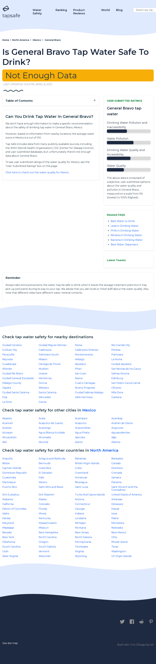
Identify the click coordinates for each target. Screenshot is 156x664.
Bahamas (80, 458)
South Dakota (47, 546)
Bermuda (44, 463)
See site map (10, 643)
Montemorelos (84, 354)
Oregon (43, 541)
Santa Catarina (47, 392)
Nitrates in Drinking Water (126, 235)
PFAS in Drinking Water (125, 230)
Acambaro (81, 418)
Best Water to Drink (123, 221)
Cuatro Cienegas (85, 383)
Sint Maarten (46, 494)
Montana (80, 527)
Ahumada (45, 437)
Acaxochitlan (83, 427)
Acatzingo (45, 427)
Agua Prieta (82, 432)
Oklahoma (8, 541)
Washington (118, 551)
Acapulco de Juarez (51, 423)
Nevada (7, 532)
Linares (43, 373)
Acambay (117, 418)
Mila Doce (117, 392)
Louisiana (80, 518)
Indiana (79, 513)
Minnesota (117, 523)
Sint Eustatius (10, 494)
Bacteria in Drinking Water (127, 239)
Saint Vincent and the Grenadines (124, 488)
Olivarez (116, 387)
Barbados (117, 458)
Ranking (61, 10)
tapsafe (11, 15)
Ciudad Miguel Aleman (53, 345)
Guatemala (9, 477)
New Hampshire (48, 532)
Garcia (42, 401)
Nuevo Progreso (85, 387)
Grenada (116, 472)
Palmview (117, 354)
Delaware (117, 504)
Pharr (78, 368)
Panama (116, 482)
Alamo (79, 378)
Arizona (79, 499)
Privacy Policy (36, 622)
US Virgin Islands (121, 556)
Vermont (44, 551)
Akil (4, 442)
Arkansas (116, 499)
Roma (78, 345)
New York (8, 537)
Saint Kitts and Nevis (51, 487)
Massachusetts (48, 523)
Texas (114, 546)
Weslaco (44, 387)
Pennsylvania (83, 541)
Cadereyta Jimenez (86, 349)
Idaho (5, 513)
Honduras (81, 477)
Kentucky (45, 518)
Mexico (89, 410)
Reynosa (7, 359)
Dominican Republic (14, 472)
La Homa (116, 359)
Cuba (78, 468)
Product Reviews (79, 11)
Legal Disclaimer (66, 622)
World (105, 10)
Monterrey (45, 378)
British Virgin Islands (87, 463)
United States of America (126, 494)
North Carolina (48, 537)
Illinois (42, 513)
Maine (115, 518)
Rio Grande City (120, 345)
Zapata (6, 387)
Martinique (9, 482)
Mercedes (45, 397)
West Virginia (10, 556)
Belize (6, 463)
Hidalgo (79, 359)
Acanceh (7, 423)
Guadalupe (9, 364)
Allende (7, 368)
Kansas (6, 518)
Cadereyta (45, 349)
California (8, 504)
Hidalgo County (11, 383)
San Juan (80, 373)
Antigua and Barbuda (52, 458)
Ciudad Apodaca (121, 364)
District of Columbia (14, 508)
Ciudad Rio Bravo (12, 373)
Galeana (116, 397)
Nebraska (117, 527)
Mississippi (8, 527)
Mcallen (43, 368)
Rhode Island (119, 541)
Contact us (11, 622)
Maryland (8, 523)
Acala (42, 418)
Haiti (41, 477)
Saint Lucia (81, 487)
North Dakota (83, 537)
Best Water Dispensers (124, 244)
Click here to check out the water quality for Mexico (37, 172)
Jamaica (116, 477)
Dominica (117, 468)
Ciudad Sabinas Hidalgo (89, 392)
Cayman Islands (11, 468)
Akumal (43, 442)
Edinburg (117, 378)
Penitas (115, 349)
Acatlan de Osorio (122, 423)
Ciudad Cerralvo (12, 345)
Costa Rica (45, 468)
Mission (43, 359)
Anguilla (7, 458)
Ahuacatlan (9, 437)
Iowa (114, 513)
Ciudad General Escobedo (18, 378)
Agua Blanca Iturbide (52, 432)
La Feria (7, 401)
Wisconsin (45, 556)
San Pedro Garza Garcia (125, 383)
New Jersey (82, 532)
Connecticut (82, 504)
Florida (43, 508)
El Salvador (45, 472)
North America (104, 450)
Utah (5, 551)
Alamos (115, 442)
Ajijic (114, 437)
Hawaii (115, 508)
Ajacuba (80, 437)
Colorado (44, 504)
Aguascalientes (120, 432)
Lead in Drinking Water (125, 225)
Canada (116, 463)
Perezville (8, 354)
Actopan (7, 432)
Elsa (4, 397)
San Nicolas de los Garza (126, 368)
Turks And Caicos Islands (90, 494)
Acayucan (117, 427)
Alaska (42, 499)
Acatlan (7, 427)
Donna (43, 383)
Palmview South (49, 354)
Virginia (79, 551)
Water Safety (37, 11)
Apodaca (80, 364)
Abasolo (7, 418)
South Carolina (11, 546)
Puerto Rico (9, 487)
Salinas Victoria (120, 373)
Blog (119, 10)
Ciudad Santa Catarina (15, 392)
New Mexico (118, 532)
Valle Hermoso (84, 397)
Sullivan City (9, 349)
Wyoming (81, 556)
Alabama (7, 499)
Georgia (80, 508)
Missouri (43, 527)
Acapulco (81, 423)
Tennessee (81, 546)
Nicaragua (81, 482)
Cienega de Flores (49, 364)
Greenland (81, 472)
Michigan (80, 523)
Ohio (114, 537)
